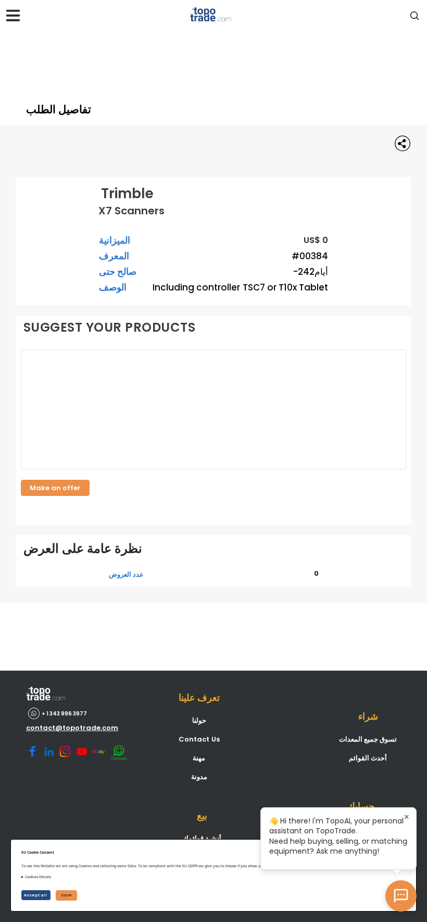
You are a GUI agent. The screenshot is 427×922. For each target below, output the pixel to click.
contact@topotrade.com (72, 728)
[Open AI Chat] (401, 896)
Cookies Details (38, 877)
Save (66, 895)
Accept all (36, 895)
